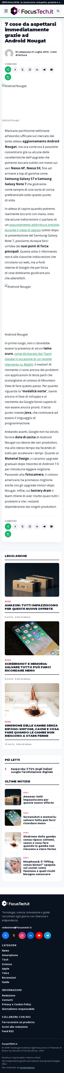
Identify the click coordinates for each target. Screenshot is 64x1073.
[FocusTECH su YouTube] (39, 935)
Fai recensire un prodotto (18, 1022)
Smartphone (10, 955)
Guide (5, 982)
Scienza (7, 964)
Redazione (8, 995)
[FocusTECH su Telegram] (47, 935)
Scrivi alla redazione (15, 1026)
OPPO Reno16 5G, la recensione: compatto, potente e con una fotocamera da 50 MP (32, 2)
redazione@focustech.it (17, 927)
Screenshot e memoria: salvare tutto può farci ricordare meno (28, 667)
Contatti (7, 1000)
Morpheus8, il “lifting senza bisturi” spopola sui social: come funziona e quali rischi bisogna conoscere (39, 868)
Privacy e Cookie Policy (16, 1004)
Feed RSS (8, 1031)
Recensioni (9, 977)
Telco (5, 973)
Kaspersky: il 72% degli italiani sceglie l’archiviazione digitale (32, 770)
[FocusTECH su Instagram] (22, 935)
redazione (24, 51)
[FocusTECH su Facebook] (5, 935)
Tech (5, 959)
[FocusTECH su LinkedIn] (30, 935)
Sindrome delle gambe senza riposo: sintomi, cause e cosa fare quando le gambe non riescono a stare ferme (32, 730)
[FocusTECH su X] (13, 935)
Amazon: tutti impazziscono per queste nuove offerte (31, 606)
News (8, 601)
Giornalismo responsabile (18, 1009)
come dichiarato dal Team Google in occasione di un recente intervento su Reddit (28, 359)
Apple (5, 968)
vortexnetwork (27, 1067)
